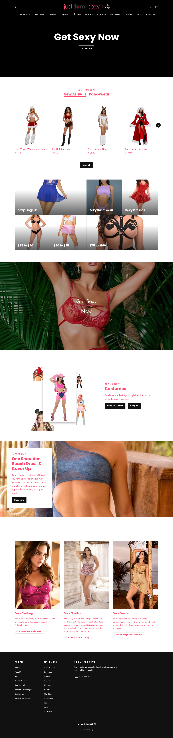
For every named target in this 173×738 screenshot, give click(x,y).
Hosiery (89, 14)
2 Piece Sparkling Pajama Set (29, 631)
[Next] (158, 125)
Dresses (52, 14)
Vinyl (139, 14)
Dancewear (115, 14)
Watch (88, 48)
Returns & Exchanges (23, 689)
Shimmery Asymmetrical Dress (128, 634)
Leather (128, 14)
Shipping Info (20, 685)
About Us (18, 672)
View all (86, 165)
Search (17, 667)
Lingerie (64, 14)
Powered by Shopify (86, 730)
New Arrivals (24, 14)
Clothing (77, 14)
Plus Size (101, 14)
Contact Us (19, 694)
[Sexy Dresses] (135, 575)
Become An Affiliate (23, 698)
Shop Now (19, 500)
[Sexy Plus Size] (86, 575)
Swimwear (39, 14)
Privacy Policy (20, 680)
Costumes (150, 14)
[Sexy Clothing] (37, 575)
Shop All (134, 405)
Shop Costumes (115, 405)
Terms (17, 676)
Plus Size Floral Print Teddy (77, 637)
